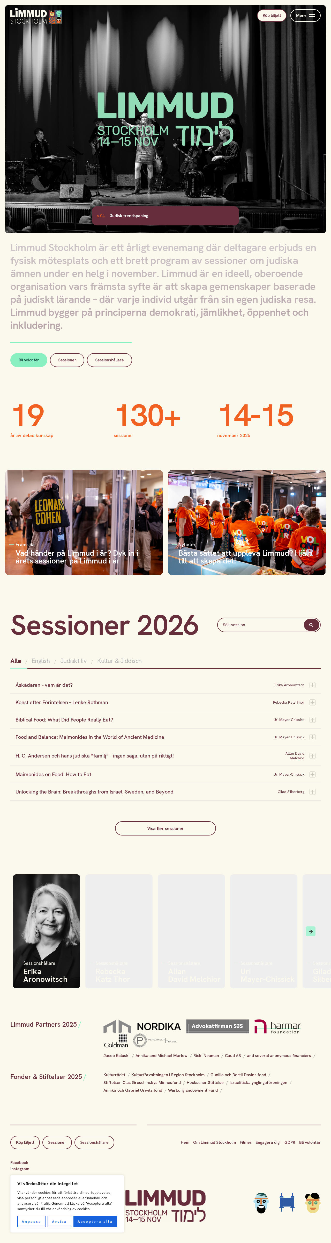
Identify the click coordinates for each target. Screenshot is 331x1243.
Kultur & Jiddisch (119, 661)
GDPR (289, 1142)
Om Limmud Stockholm (214, 1142)
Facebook (19, 1162)
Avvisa (59, 1221)
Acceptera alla (95, 1221)
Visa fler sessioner (165, 828)
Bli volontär (29, 360)
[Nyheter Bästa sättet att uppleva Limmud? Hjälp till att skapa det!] (247, 522)
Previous (20, 931)
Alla (16, 661)
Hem (185, 1142)
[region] (67, 1204)
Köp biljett (272, 15)
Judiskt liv (73, 661)
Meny (301, 15)
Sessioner (67, 360)
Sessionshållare (109, 360)
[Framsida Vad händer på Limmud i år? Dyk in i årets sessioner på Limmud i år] (84, 522)
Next (310, 931)
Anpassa (31, 1221)
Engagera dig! (268, 1142)
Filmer (246, 1142)
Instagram (19, 1168)
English (41, 661)
